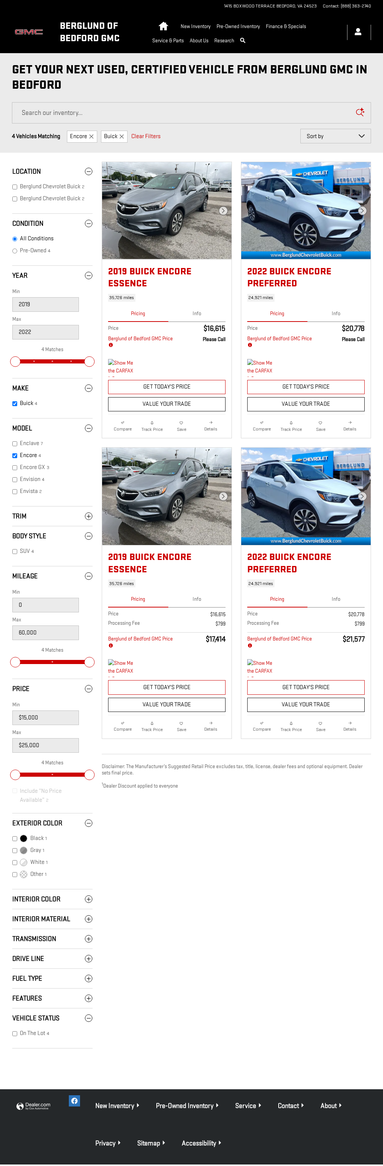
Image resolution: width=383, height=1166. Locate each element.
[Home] (30, 32)
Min (16, 291)
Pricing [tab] (138, 313)
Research (224, 40)
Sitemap (148, 1143)
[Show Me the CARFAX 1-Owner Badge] (122, 368)
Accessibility (199, 1143)
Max (16, 319)
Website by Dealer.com (33, 1107)
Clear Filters (145, 136)
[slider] (15, 361)
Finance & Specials (286, 26)
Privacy (105, 1143)
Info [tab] (197, 313)
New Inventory (196, 26)
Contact (288, 1106)
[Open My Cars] (356, 32)
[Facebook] (74, 1100)
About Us (199, 40)
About (329, 1106)
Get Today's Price (167, 386)
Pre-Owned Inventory (238, 26)
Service (245, 1106)
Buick (110, 136)
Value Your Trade (167, 404)
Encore (78, 136)
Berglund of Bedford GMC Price (140, 338)
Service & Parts (168, 40)
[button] (167, 297)
